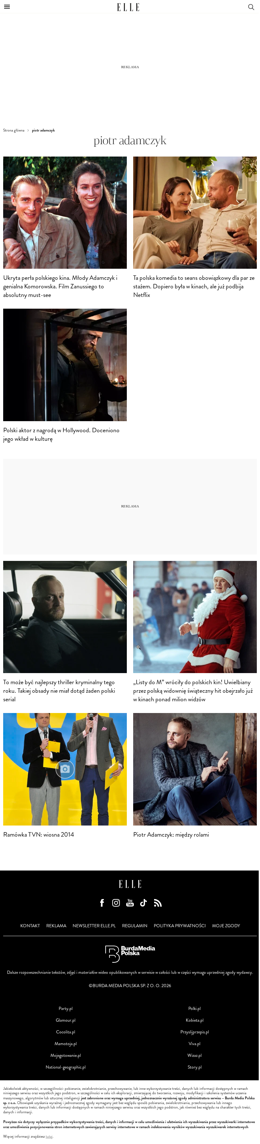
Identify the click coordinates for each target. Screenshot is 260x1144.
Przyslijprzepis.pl (194, 1032)
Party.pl (66, 1009)
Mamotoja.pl (66, 1044)
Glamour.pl (65, 1020)
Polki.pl (194, 1009)
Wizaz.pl (194, 1055)
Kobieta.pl (195, 1020)
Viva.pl (194, 1044)
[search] (251, 6)
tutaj (49, 1136)
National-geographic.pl (66, 1067)
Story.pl (195, 1067)
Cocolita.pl (65, 1032)
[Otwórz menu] (7, 6)
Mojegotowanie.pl (65, 1055)
